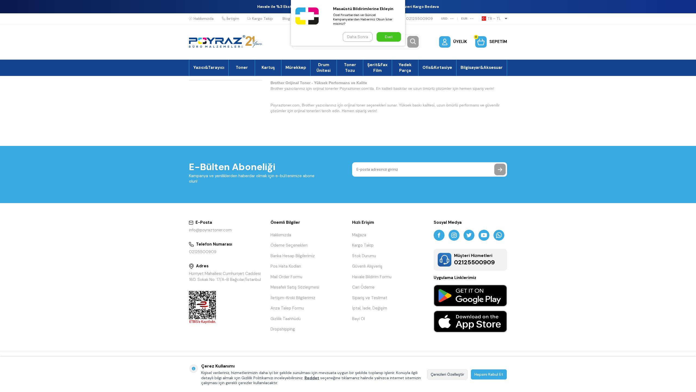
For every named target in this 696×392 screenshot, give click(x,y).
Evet (389, 36)
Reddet (311, 377)
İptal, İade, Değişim (369, 308)
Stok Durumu (364, 256)
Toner (242, 67)
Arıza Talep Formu (287, 308)
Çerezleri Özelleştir (447, 374)
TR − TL (494, 18)
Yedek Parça (405, 67)
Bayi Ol (358, 318)
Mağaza (359, 235)
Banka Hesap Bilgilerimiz (293, 256)
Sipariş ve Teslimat (369, 298)
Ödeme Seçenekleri (289, 245)
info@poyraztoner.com (210, 230)
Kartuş (268, 67)
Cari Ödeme (363, 287)
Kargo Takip (262, 18)
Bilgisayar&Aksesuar (482, 67)
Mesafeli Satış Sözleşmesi (295, 287)
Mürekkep (295, 67)
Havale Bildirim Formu (371, 277)
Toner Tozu (350, 67)
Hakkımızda (204, 18)
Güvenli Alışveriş (367, 266)
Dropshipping (283, 329)
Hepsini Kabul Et (488, 374)
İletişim (232, 18)
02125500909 (419, 18)
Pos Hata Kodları (286, 266)
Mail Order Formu (286, 277)
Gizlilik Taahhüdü (286, 318)
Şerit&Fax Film (377, 67)
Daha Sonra (357, 36)
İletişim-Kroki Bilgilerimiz (293, 298)
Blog (286, 18)
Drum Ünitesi (323, 67)
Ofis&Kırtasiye (437, 67)
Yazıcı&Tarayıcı (208, 67)
